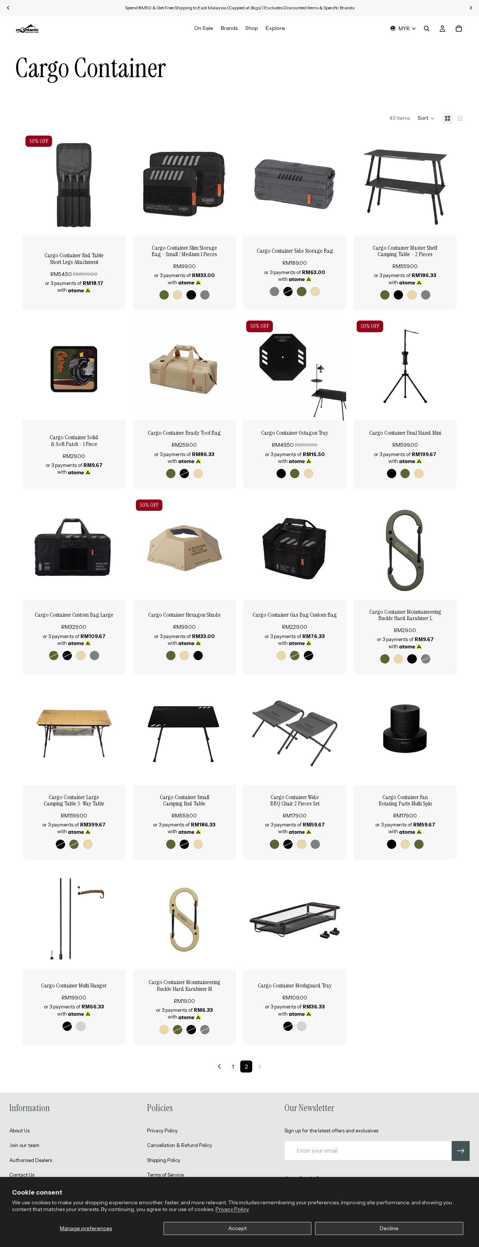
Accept (237, 1228)
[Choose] (224, 224)
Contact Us (21, 1175)
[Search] (426, 28)
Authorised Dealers (30, 1160)
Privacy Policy (232, 1209)
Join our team (24, 1145)
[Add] (113, 224)
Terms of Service (165, 1175)
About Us (19, 1131)
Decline (389, 1228)
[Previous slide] (33, 184)
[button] (426, 118)
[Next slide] (114, 184)
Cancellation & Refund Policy (179, 1145)
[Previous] (219, 1066)
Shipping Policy (163, 1160)
